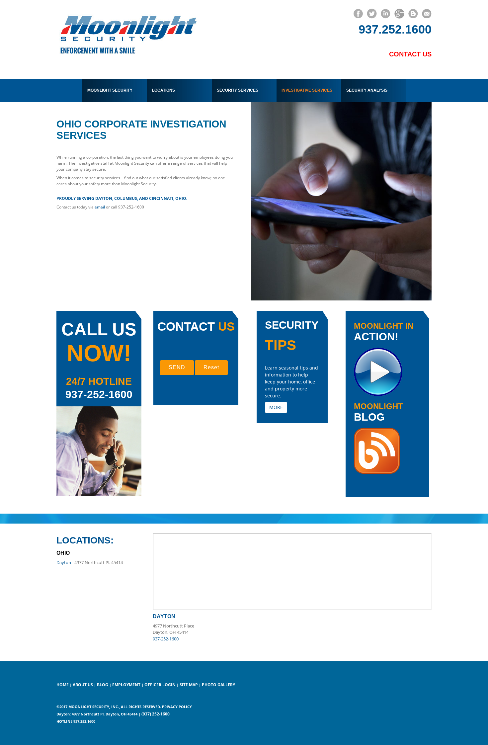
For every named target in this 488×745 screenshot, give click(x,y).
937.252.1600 (395, 29)
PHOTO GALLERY (218, 685)
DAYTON (164, 616)
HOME (62, 685)
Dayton (63, 562)
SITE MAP (189, 685)
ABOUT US (83, 685)
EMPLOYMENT (126, 685)
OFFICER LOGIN (160, 685)
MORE (276, 407)
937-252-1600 (98, 394)
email (100, 207)
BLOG (102, 685)
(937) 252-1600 (155, 714)
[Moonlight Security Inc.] (127, 32)
